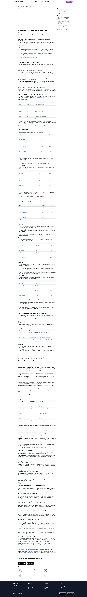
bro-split (59, 13)
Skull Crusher (21, 219)
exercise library (28, 390)
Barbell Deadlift (21, 283)
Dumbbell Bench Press (22, 207)
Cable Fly (20, 214)
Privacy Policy (62, 586)
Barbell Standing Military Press (23, 141)
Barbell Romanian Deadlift (23, 175)
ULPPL (64, 11)
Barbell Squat (21, 173)
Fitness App (39, 558)
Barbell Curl (20, 259)
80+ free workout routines (32, 560)
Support (61, 587)
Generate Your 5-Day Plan (62, 29)
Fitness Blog (46, 587)
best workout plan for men (24, 91)
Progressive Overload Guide (41, 447)
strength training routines (28, 552)
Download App (69, 1)
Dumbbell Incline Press (22, 210)
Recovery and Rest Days (62, 26)
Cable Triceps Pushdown (22, 151)
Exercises (41, 1)
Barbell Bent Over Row (22, 139)
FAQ (59, 28)
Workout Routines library (34, 551)
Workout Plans (30, 587)
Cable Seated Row (21, 250)
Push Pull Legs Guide (42, 532)
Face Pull (20, 252)
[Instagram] (14, 585)
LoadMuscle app (21, 549)
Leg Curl (20, 180)
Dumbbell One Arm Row (22, 247)
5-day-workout (60, 10)
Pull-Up (20, 144)
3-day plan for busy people (34, 74)
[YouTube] (16, 585)
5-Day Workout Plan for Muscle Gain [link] (29, 6)
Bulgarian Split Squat (22, 285)
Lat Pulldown (21, 245)
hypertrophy (43, 123)
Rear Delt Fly (20, 255)
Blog (53, 1)
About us (45, 586)
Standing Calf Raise (22, 185)
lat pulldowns (41, 160)
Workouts (36, 1)
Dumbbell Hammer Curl (22, 257)
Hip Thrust (20, 288)
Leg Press (20, 178)
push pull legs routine (40, 97)
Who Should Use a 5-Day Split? (63, 17)
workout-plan (60, 11)
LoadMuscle (19, 1)
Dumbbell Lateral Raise (22, 146)
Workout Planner (48, 1)
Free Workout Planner (36, 59)
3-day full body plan (35, 502)
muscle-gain (65, 10)
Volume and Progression (62, 25)
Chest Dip (47, 332)
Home (19, 6)
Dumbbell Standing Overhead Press (24, 212)
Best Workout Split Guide (45, 89)
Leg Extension (21, 292)
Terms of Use (62, 584)
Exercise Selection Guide (62, 23)
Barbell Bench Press (32, 332)
